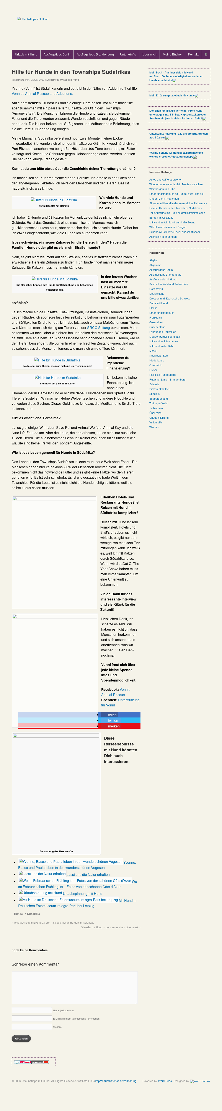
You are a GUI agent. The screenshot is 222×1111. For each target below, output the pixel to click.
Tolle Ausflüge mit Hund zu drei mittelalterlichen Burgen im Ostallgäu (54, 922)
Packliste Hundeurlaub (162, 374)
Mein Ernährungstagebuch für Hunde (172, 95)
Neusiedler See (158, 355)
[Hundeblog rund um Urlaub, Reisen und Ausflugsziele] (32, 19)
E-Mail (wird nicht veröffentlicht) (76, 1018)
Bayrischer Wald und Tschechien (168, 284)
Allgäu (153, 260)
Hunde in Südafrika (27, 914)
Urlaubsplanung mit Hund (82, 893)
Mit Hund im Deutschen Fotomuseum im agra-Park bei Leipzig (77, 903)
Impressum (102, 1081)
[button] (109, 714)
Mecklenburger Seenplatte (165, 336)
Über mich (149, 54)
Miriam (20, 79)
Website (57, 1026)
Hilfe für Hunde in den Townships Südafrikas (175, 208)
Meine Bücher (172, 54)
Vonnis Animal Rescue (115, 692)
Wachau (154, 427)
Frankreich (155, 317)
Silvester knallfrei (159, 389)
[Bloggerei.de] (22, 1061)
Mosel (153, 351)
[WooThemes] (200, 1081)
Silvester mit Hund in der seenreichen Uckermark (109, 927)
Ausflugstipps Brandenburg (95, 54)
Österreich (155, 365)
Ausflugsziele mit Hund (162, 279)
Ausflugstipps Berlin (57, 54)
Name (63, 1010)
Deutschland (156, 293)
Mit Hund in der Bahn (161, 346)
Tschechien (156, 408)
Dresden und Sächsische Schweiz (169, 298)
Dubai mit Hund (158, 303)
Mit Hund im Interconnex (163, 341)
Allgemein (53, 79)
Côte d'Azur (156, 289)
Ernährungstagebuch (161, 312)
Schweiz (154, 384)
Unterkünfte (128, 54)
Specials (154, 393)
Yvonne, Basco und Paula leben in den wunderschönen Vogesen (77, 865)
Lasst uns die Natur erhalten (88, 874)
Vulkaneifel (156, 422)
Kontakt (193, 54)
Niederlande (156, 360)
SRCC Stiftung (98, 327)
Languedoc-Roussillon (162, 331)
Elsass (153, 308)
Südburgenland (158, 398)
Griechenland (157, 327)
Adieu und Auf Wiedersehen (165, 179)
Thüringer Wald (158, 403)
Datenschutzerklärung (122, 1081)
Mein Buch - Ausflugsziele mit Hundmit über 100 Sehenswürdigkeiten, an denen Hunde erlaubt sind (176, 76)
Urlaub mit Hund (26, 54)
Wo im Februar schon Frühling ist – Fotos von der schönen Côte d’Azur (77, 884)
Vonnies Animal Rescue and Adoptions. (42, 93)
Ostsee (153, 370)
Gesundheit (156, 322)
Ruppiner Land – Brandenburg (167, 379)
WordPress (165, 1081)
